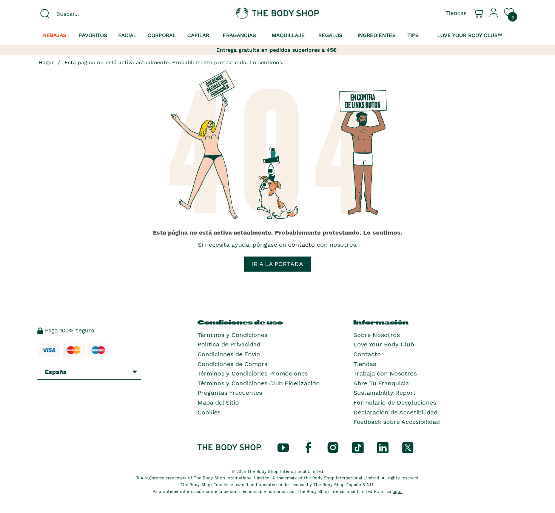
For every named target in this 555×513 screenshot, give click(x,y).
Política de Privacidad (229, 344)
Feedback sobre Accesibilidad (396, 421)
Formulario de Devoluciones (394, 402)
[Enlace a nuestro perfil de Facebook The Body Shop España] (308, 446)
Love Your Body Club (383, 344)
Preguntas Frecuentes (229, 392)
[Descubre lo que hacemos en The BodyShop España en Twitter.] (407, 446)
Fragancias (239, 35)
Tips (413, 35)
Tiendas (364, 364)
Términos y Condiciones (232, 334)
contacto (301, 244)
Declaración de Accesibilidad (395, 412)
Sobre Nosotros (376, 334)
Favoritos (93, 35)
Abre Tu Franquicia (381, 383)
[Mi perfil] (494, 15)
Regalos (330, 35)
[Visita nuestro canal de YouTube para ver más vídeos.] (283, 446)
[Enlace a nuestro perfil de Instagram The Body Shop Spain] (333, 446)
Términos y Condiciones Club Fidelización (258, 383)
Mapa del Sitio (218, 402)
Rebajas (54, 35)
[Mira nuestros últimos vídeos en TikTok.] (358, 446)
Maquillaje (288, 35)
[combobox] (93, 14)
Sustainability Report (384, 392)
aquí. (397, 491)
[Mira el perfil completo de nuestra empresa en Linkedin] (382, 446)
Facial (127, 35)
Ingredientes (377, 35)
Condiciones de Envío (228, 354)
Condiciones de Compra (232, 364)
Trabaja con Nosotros (385, 373)
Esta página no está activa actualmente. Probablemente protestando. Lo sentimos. (174, 62)
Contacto (367, 354)
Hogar (46, 62)
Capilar (198, 35)
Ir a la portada (277, 263)
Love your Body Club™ (469, 35)
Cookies (208, 412)
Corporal (162, 35)
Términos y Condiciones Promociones (252, 373)
